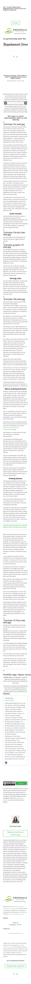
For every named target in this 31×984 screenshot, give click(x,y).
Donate (15, 23)
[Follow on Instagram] (7, 16)
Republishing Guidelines (15, 966)
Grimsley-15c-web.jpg (14, 124)
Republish (21, 783)
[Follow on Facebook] (4, 16)
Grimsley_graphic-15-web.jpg (13, 245)
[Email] (6, 762)
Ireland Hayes (12, 81)
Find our (10, 914)
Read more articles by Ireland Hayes (15, 833)
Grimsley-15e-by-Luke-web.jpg (14, 233)
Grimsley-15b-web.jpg (14, 299)
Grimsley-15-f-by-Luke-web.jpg (14, 621)
